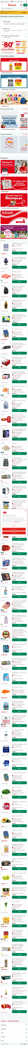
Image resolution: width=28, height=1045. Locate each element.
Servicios (3, 1036)
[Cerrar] (25, 510)
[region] (14, 522)
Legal (2, 1032)
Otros (2, 1040)
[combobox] (12, 8)
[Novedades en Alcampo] (14, 217)
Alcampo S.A (4, 1025)
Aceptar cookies (14, 532)
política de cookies (17, 521)
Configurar (14, 525)
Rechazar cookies (14, 529)
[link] (13, 1021)
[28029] (21, 5)
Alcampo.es (3, 1028)
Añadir (19, 252)
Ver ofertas (23, 12)
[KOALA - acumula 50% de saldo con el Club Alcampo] (14, 232)
